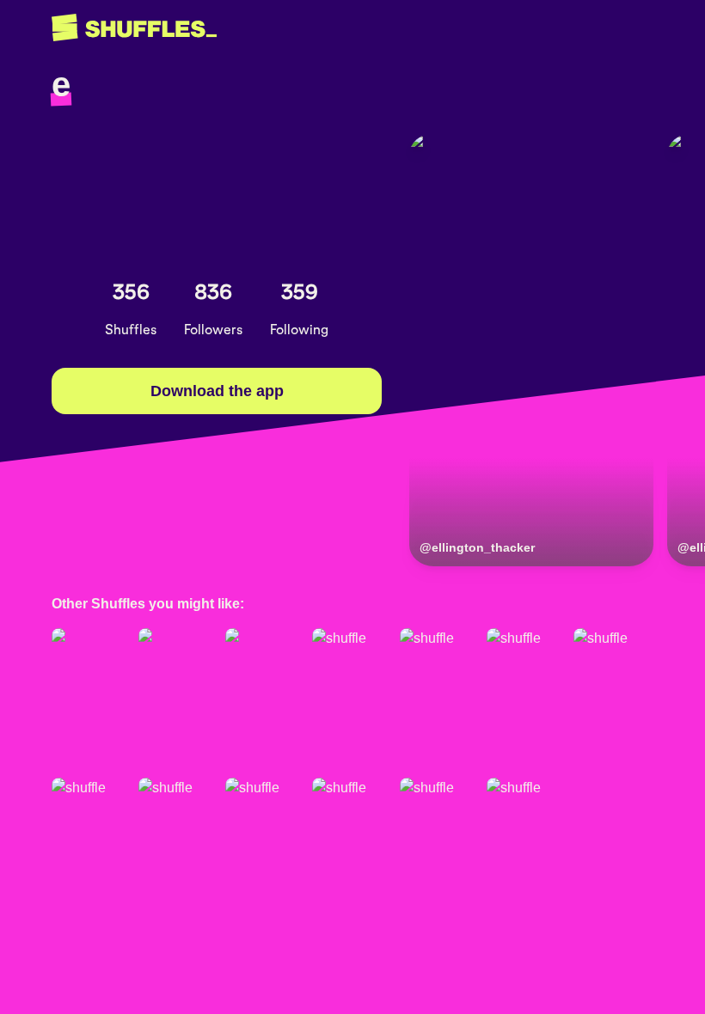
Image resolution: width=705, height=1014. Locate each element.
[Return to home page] (134, 28)
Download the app (217, 391)
